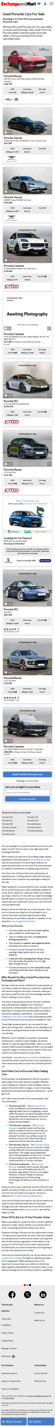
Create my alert (27, 798)
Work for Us (39, 1320)
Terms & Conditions (10, 1389)
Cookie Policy (7, 1340)
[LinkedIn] (43, 1294)
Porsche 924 (33, 820)
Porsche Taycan (8, 834)
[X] (27, 1294)
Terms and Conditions (6, 1322)
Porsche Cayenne (9, 827)
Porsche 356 (7, 817)
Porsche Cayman (34, 827)
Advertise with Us (9, 1373)
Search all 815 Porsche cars (28, 774)
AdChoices (6, 1356)
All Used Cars (40, 1381)
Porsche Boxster (34, 824)
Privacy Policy (7, 1333)
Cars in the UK (40, 1373)
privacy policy (9, 1398)
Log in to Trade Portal (10, 1381)
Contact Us (39, 1312)
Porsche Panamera (35, 831)
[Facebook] (12, 1294)
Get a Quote (45, 560)
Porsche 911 (7, 820)
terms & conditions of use (38, 1396)
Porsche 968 (7, 824)
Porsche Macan (8, 831)
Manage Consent (9, 1348)
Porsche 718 (33, 817)
